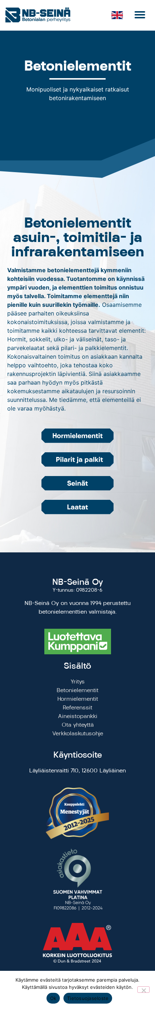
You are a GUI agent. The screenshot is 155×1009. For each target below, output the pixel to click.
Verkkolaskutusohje (77, 733)
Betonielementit (77, 690)
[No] (143, 989)
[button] (140, 14)
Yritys (78, 681)
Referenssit (77, 707)
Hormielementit (77, 698)
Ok (53, 998)
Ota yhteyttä (78, 724)
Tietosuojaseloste (87, 998)
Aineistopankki (77, 716)
